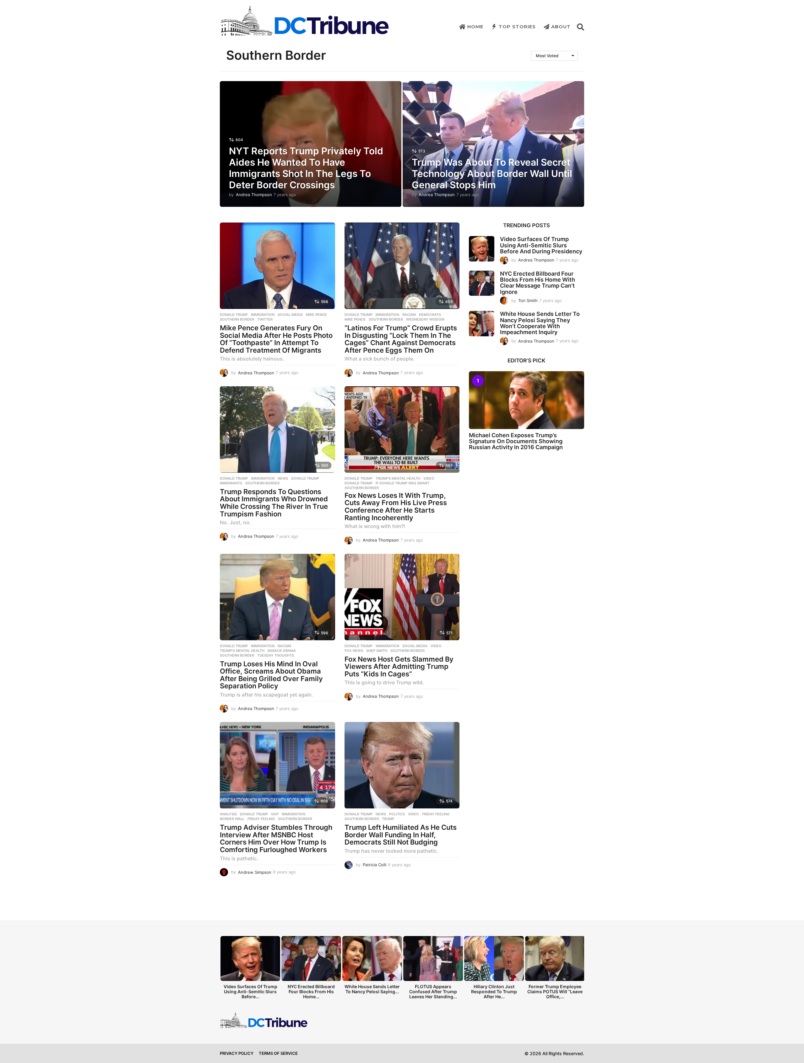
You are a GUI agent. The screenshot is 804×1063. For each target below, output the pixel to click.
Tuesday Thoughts (275, 655)
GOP (275, 814)
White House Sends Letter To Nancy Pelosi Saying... (372, 989)
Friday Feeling (261, 819)
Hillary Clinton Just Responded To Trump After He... (494, 991)
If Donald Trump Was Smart (402, 483)
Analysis (228, 814)
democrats (430, 315)
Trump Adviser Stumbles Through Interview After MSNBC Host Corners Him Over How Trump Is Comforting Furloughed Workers (276, 838)
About (561, 27)
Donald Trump (234, 315)
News (283, 478)
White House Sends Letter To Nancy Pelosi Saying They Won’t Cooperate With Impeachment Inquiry (540, 323)
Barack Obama (282, 651)
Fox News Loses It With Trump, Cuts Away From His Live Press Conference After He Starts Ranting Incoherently (396, 506)
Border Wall (232, 819)
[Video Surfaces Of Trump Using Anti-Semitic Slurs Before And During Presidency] (481, 249)
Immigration (262, 315)
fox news (354, 651)
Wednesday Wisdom (425, 319)
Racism (409, 315)
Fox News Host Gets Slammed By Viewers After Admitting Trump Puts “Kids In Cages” (399, 666)
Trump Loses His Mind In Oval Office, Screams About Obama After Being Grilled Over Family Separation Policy (271, 675)
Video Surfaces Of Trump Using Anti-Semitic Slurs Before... (250, 991)
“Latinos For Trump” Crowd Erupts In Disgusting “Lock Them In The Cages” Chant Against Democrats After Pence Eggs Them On (401, 339)
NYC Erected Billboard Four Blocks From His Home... (311, 991)
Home (475, 27)
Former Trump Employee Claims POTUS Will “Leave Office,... (555, 991)
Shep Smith (376, 651)
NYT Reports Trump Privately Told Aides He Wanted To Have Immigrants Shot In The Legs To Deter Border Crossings (306, 167)
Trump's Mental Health (398, 478)
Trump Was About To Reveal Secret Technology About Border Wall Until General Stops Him (492, 173)
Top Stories (517, 27)
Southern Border (237, 319)
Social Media (290, 315)
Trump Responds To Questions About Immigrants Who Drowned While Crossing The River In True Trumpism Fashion (274, 502)
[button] (580, 26)
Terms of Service (278, 1053)
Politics (397, 814)
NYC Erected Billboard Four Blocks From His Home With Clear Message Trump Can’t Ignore (537, 282)
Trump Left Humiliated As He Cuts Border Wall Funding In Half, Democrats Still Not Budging (401, 834)
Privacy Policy (236, 1053)
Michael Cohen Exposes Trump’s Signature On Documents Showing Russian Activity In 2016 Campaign (516, 441)
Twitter (265, 319)
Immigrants (231, 483)
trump (388, 819)
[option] (250, 969)
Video (428, 478)
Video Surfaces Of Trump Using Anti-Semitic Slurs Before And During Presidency (541, 245)
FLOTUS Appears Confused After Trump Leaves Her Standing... (433, 991)
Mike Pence (316, 315)
